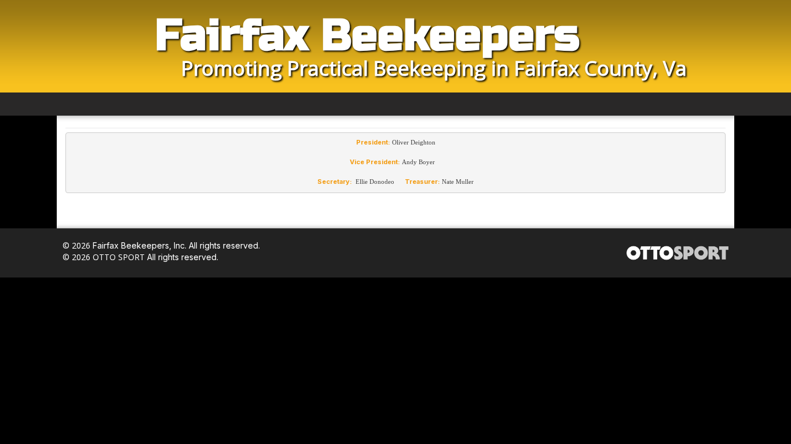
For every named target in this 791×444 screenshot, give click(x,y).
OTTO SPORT (119, 256)
